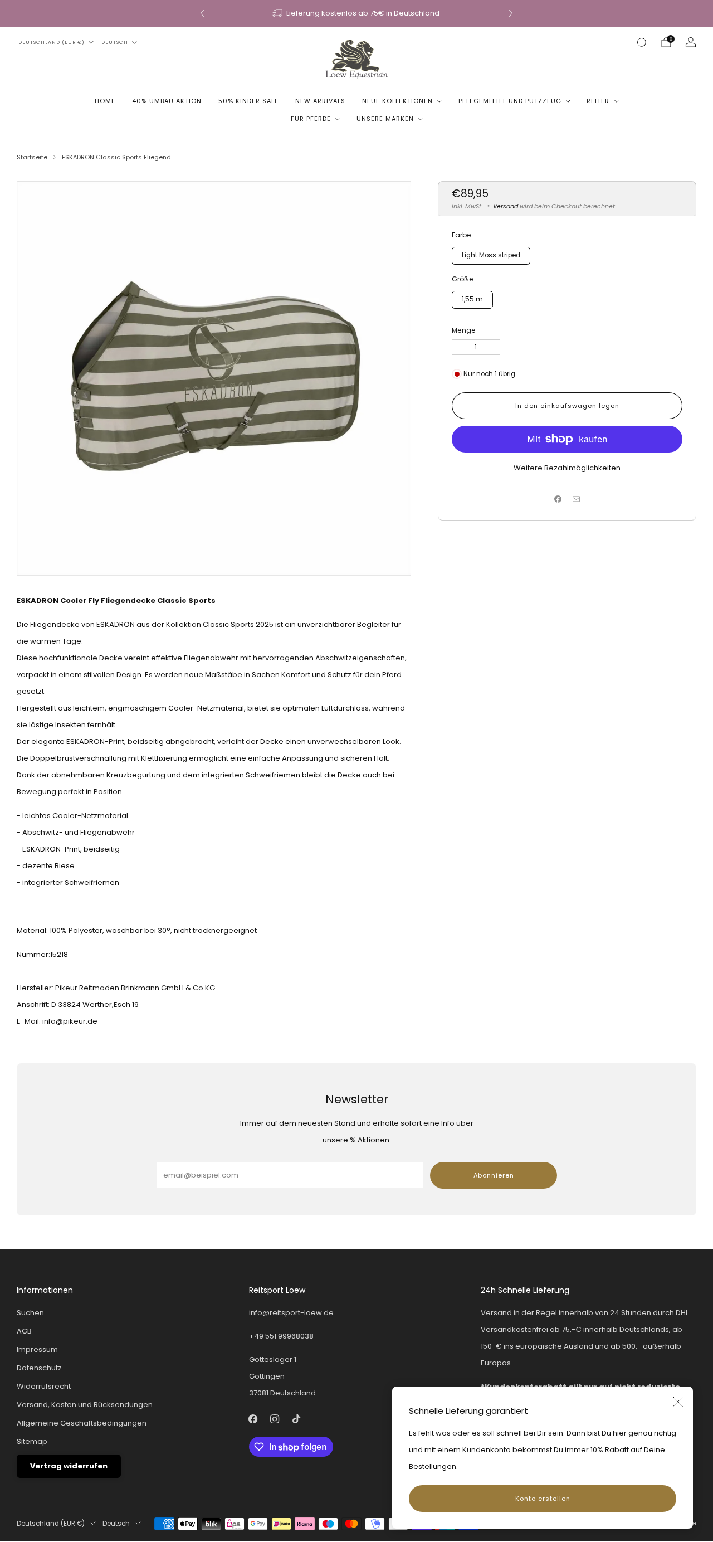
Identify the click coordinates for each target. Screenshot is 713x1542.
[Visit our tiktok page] (296, 1419)
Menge (464, 330)
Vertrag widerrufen (69, 1466)
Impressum (37, 1349)
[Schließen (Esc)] (678, 1402)
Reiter (598, 100)
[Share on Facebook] (558, 498)
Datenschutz (39, 1368)
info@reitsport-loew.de (291, 1312)
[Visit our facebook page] (253, 1419)
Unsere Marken (385, 118)
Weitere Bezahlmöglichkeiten (567, 468)
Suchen (30, 1312)
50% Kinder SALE (248, 100)
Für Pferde (311, 118)
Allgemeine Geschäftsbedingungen (81, 1423)
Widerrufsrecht (44, 1386)
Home (105, 100)
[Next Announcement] (511, 13)
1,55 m (472, 299)
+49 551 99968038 (281, 1336)
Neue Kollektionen (397, 100)
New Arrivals (320, 100)
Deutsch (114, 42)
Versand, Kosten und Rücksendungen (85, 1404)
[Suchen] (641, 42)
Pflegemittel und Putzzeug (509, 100)
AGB (24, 1331)
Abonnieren (493, 1175)
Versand (505, 206)
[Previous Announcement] (202, 13)
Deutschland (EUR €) (51, 42)
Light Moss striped (491, 255)
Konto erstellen (542, 1498)
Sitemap (32, 1441)
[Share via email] (576, 498)
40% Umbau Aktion (167, 100)
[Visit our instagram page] (275, 1419)
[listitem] (356, 13)
